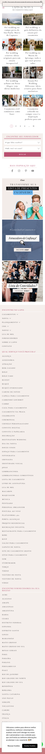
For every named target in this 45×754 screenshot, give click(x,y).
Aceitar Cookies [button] (29, 746)
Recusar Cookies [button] (14, 746)
